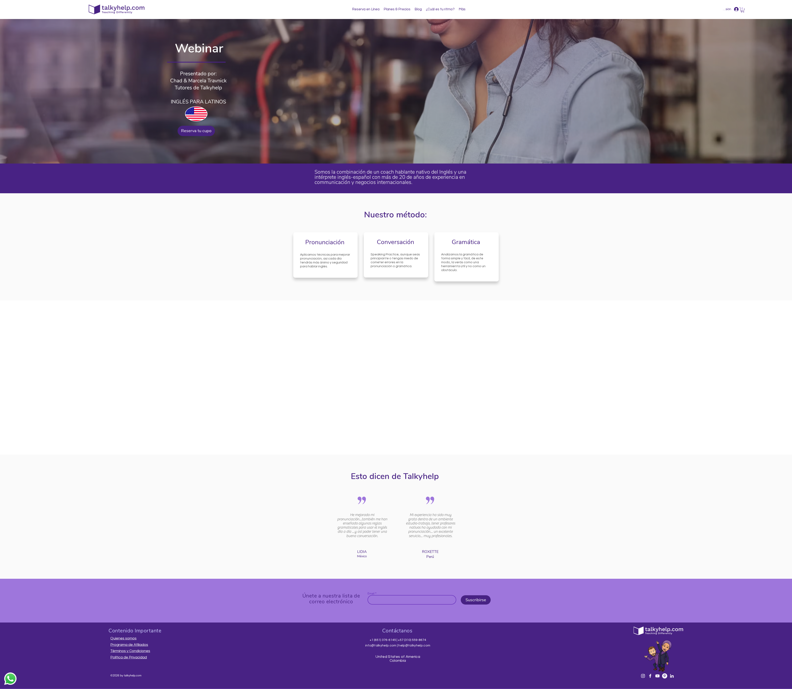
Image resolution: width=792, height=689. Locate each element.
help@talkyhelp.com (414, 645)
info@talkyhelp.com (380, 645)
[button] (742, 9)
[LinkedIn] (671, 675)
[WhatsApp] (10, 678)
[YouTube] (657, 675)
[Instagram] (643, 675)
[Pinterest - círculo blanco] (664, 675)
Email (371, 593)
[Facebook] (650, 675)
